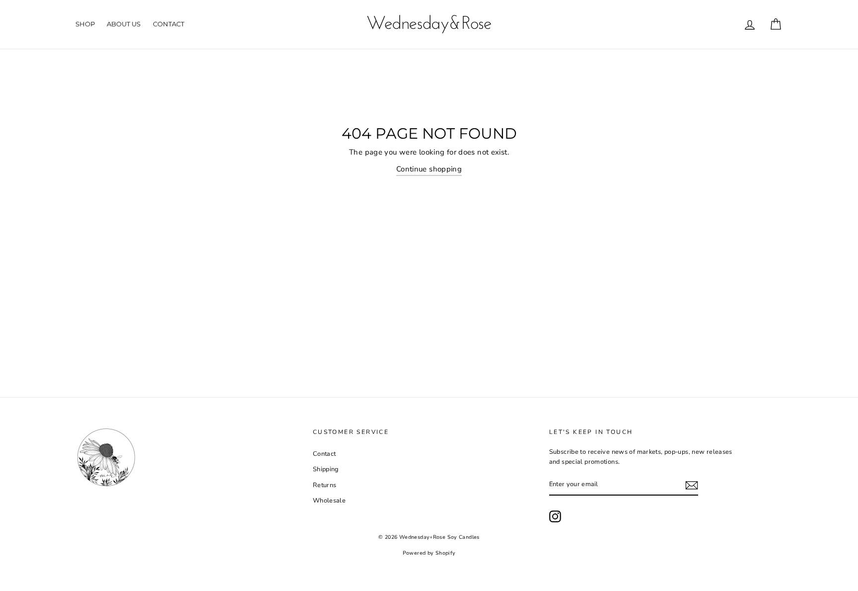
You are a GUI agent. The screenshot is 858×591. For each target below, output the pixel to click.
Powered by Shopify (429, 553)
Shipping (326, 469)
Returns (325, 485)
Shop (85, 24)
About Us (124, 24)
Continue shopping (429, 169)
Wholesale (329, 500)
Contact (168, 24)
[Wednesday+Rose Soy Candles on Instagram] (555, 516)
